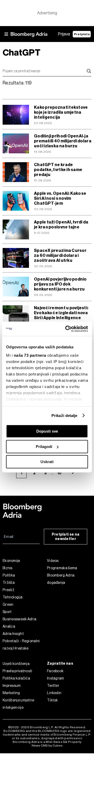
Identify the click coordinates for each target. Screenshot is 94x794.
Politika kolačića (16, 678)
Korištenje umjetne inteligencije (18, 704)
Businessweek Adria (19, 619)
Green (8, 604)
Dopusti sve (47, 431)
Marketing (11, 693)
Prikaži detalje (64, 415)
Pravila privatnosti (17, 671)
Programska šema (62, 568)
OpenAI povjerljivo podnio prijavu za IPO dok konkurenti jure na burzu (60, 284)
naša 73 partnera (30, 355)
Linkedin (54, 693)
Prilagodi (44, 446)
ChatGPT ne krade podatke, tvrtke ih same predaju (58, 169)
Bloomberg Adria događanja (61, 579)
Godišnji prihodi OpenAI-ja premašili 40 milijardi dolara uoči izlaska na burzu (62, 141)
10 (59, 473)
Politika (9, 575)
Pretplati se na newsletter (66, 536)
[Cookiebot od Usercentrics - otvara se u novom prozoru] (66, 328)
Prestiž (8, 590)
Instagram (55, 678)
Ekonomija (11, 561)
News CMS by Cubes (47, 745)
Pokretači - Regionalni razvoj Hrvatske (21, 644)
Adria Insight (13, 634)
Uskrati (47, 461)
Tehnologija (12, 597)
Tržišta (9, 582)
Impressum (12, 685)
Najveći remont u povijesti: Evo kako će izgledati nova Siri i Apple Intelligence (61, 312)
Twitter (53, 685)
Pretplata (82, 34)
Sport (7, 612)
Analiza (9, 626)
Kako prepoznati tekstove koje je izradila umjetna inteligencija (61, 112)
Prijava (64, 34)
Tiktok (52, 700)
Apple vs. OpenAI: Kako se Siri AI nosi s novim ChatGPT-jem (60, 198)
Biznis (8, 568)
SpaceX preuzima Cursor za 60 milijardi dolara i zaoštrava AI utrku (60, 255)
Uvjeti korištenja (16, 664)
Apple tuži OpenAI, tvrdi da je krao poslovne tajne (61, 224)
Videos (53, 561)
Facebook (55, 671)
